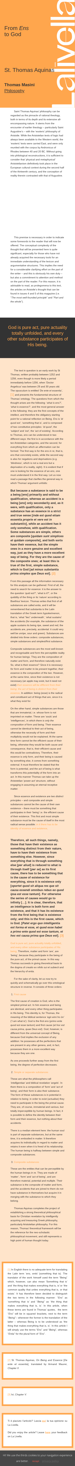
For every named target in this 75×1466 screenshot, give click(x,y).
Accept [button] (35, 1461)
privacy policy (50, 1461)
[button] (6, 6)
